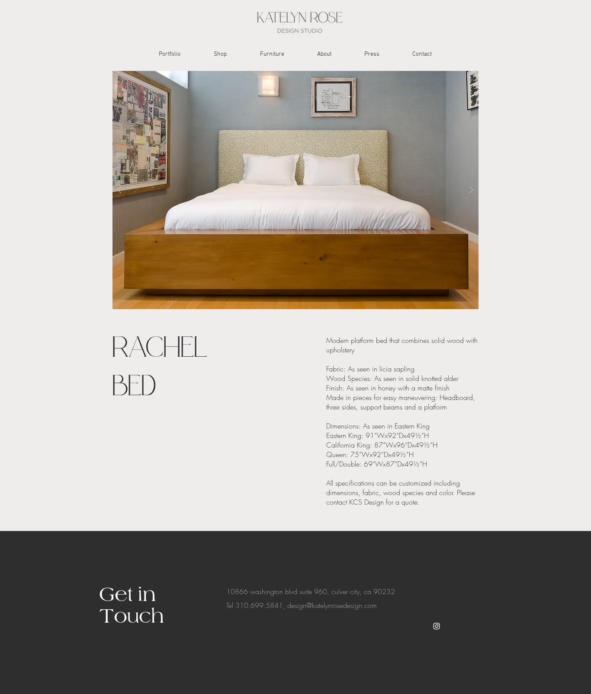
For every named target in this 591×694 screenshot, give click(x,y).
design (296, 605)
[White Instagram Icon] (436, 626)
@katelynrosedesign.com (341, 605)
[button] (295, 190)
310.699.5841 (259, 605)
